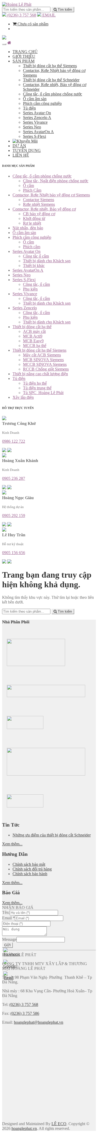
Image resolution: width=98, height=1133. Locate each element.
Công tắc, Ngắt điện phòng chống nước (55, 181)
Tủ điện (29, 108)
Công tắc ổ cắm (36, 256)
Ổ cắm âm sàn (35, 98)
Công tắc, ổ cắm (36, 284)
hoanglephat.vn (24, 1128)
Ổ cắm (28, 185)
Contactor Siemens (38, 199)
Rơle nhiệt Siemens (39, 204)
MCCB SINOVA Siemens (45, 364)
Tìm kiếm (64, 10)
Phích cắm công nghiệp (42, 103)
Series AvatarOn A (38, 131)
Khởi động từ (34, 218)
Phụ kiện (30, 289)
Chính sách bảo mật (29, 864)
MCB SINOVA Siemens (43, 359)
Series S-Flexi (34, 136)
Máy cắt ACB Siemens (42, 355)
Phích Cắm (32, 190)
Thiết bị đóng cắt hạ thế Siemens (50, 66)
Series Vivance (35, 122)
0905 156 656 (13, 552)
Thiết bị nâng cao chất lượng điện (40, 374)
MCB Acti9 (32, 336)
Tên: (6, 912)
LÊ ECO (58, 1123)
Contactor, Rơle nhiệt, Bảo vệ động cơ (44, 209)
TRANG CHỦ (25, 51)
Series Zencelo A (37, 117)
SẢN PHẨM (23, 61)
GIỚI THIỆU (24, 56)
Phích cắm (31, 246)
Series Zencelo (25, 308)
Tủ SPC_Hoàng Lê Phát (43, 392)
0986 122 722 (13, 441)
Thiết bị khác (34, 265)
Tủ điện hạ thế (35, 383)
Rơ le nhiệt (32, 223)
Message (9, 939)
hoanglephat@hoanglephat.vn (38, 1022)
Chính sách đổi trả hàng (32, 869)
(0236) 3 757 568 (21, 15)
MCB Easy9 (33, 341)
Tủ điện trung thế (37, 388)
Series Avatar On (37, 113)
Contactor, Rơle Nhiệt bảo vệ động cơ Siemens (51, 195)
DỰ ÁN (19, 146)
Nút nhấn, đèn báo (28, 228)
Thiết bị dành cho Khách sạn (47, 261)
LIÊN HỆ (21, 155)
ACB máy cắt (34, 331)
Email (8, 918)
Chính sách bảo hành (30, 874)
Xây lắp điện (23, 397)
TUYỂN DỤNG (27, 150)
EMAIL (48, 15)
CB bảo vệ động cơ (39, 214)
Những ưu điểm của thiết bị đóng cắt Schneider (52, 835)
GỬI (7, 945)
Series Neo (32, 127)
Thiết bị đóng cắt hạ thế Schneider (51, 80)
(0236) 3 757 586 (24, 1013)
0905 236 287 (13, 478)
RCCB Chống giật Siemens (46, 369)
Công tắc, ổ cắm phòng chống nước (52, 94)
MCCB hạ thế (34, 345)
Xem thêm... (12, 844)
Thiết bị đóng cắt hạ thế (32, 326)
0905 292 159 (13, 515)
